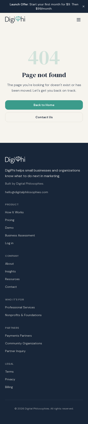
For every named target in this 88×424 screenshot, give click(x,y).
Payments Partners (18, 335)
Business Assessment (20, 235)
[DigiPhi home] (15, 19)
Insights (10, 271)
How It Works (14, 212)
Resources (12, 279)
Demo (9, 228)
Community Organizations (23, 343)
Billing (9, 387)
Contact (11, 287)
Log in (9, 243)
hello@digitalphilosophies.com (26, 192)
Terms (9, 371)
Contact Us (44, 117)
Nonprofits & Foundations (23, 315)
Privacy (10, 379)
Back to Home (44, 105)
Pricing (9, 220)
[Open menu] (78, 19)
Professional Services (20, 307)
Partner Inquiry (15, 351)
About (9, 264)
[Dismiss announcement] (83, 6)
